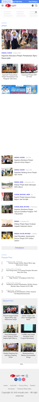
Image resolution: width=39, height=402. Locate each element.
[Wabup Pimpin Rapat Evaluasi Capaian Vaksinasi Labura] (7, 224)
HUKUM (9, 53)
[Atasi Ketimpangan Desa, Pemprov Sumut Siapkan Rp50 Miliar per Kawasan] (10, 328)
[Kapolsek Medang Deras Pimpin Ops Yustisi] (7, 172)
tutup (21, 364)
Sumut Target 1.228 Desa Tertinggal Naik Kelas (28, 318)
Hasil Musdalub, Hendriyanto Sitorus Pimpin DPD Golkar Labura (24, 238)
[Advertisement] (19, 102)
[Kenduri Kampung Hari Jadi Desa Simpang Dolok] (10, 347)
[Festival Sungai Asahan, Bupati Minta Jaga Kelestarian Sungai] (10, 309)
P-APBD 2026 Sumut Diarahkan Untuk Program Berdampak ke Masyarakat (28, 337)
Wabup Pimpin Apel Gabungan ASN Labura (25, 186)
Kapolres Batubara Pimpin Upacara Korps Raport (23, 161)
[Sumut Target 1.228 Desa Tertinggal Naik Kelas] (28, 309)
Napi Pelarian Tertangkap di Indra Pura (21, 278)
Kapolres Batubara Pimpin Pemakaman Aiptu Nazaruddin (19, 57)
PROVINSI (26, 207)
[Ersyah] (10, 5)
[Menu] (3, 5)
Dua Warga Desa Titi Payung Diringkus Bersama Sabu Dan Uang (21, 272)
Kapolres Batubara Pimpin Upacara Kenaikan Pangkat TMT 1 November (25, 211)
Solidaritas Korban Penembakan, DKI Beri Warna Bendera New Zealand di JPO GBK (21, 285)
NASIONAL (23, 194)
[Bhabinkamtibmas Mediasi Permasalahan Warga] (28, 347)
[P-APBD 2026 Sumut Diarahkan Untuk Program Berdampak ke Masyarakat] (28, 328)
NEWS (21, 182)
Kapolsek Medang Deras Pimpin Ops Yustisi (25, 173)
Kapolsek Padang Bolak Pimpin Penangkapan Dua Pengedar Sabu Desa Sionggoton (10, 77)
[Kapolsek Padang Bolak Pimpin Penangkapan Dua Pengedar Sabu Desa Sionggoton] (10, 68)
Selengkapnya (19, 248)
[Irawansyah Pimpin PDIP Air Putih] (29, 68)
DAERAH (4, 53)
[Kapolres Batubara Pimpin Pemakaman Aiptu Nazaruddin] (19, 39)
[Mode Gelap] (33, 5)
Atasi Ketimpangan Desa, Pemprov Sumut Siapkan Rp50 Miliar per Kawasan (10, 337)
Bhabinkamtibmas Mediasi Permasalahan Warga (28, 355)
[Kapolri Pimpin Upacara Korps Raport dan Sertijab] (7, 197)
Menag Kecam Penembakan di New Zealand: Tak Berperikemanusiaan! (22, 293)
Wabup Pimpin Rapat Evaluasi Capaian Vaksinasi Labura (25, 225)
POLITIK (22, 233)
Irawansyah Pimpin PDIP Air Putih (29, 76)
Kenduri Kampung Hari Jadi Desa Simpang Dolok (11, 355)
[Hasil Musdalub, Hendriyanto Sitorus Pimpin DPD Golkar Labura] (7, 237)
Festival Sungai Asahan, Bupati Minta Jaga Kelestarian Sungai (22, 264)
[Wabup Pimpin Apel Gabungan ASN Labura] (7, 184)
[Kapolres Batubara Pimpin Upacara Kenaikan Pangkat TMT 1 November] (7, 210)
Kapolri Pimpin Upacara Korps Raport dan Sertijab (24, 198)
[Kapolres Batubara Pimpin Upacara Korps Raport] (7, 160)
